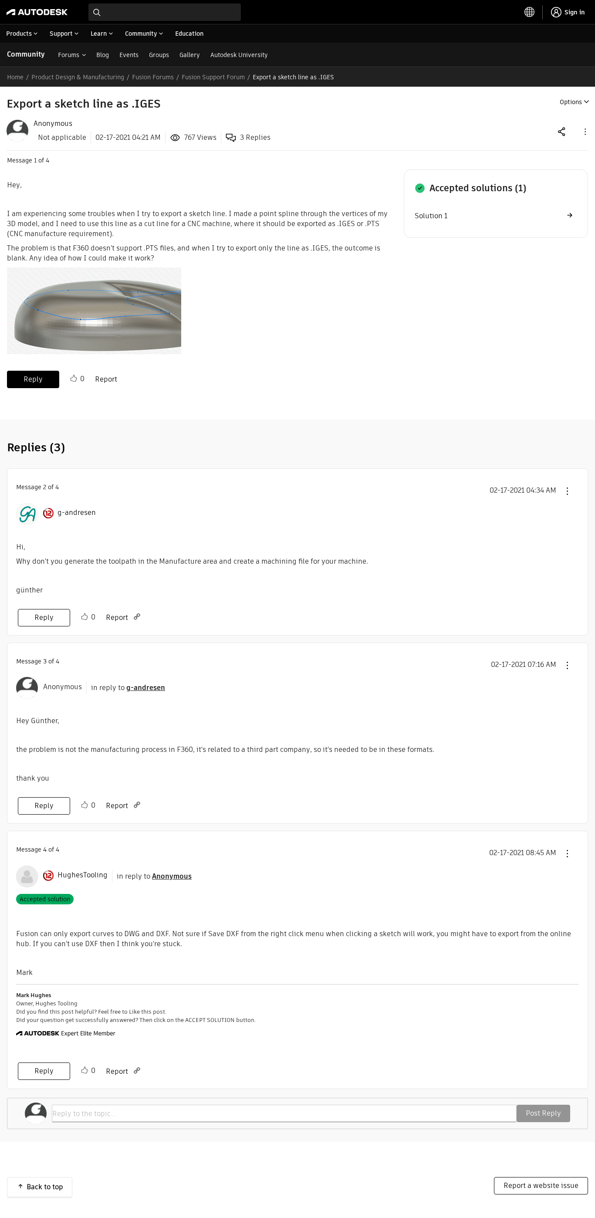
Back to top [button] (45, 1187)
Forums (68, 55)
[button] (584, 131)
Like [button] (73, 378)
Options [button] (571, 102)
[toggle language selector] (530, 12)
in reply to (128, 688)
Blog (102, 55)
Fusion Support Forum (213, 77)
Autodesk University (239, 55)
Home (15, 77)
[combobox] (164, 12)
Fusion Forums (153, 77)
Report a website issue (541, 1186)
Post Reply (543, 1113)
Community (26, 54)
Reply (33, 379)
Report (106, 379)
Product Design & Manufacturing (77, 77)
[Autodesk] (37, 12)
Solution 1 (431, 216)
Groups (159, 55)
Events (129, 55)
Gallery (189, 55)
